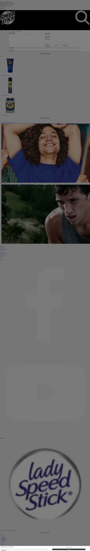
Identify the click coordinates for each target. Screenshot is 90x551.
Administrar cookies (68, 547)
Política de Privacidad (3, 550)
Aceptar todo (68, 549)
